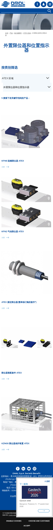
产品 (11, 33)
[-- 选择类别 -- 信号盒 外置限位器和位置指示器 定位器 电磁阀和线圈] (27, 87)
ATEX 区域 (27, 33)
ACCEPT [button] (27, 526)
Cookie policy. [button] (13, 515)
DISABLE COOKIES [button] (13, 521)
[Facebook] (18, 468)
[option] (26, 22)
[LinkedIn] (23, 468)
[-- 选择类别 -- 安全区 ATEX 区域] (25, 78)
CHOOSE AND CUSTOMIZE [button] (39, 521)
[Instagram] (34, 468)
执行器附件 (18, 33)
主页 (6, 33)
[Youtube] (29, 468)
